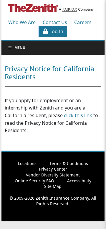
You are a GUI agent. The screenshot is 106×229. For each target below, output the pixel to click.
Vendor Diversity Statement (53, 175)
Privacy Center (53, 169)
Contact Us (55, 22)
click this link (78, 115)
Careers (83, 22)
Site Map (53, 186)
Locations (27, 163)
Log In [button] (55, 31)
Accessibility (79, 180)
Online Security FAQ (34, 180)
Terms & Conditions (68, 163)
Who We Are (22, 22)
